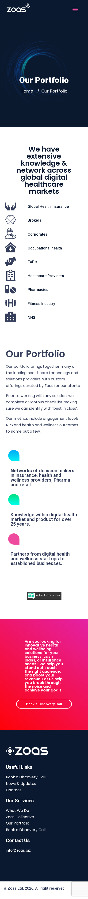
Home (28, 91)
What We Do (17, 810)
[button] (75, 9)
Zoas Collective (20, 817)
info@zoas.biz (18, 850)
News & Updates (21, 783)
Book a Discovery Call (26, 777)
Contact (13, 790)
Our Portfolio (17, 823)
